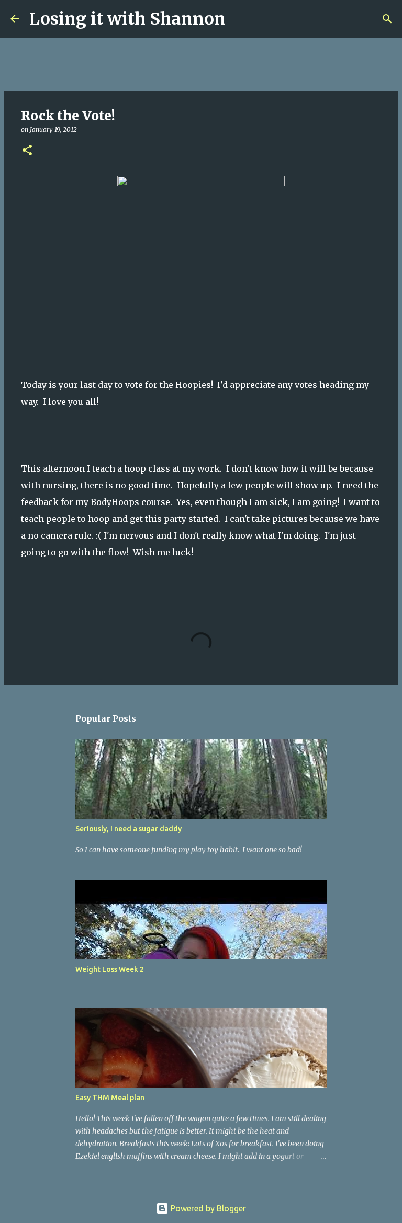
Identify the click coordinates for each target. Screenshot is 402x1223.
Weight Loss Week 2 (109, 969)
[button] (27, 151)
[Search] (240, 18)
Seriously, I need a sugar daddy (128, 829)
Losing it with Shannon (127, 18)
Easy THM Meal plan (109, 1097)
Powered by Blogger (207, 1208)
